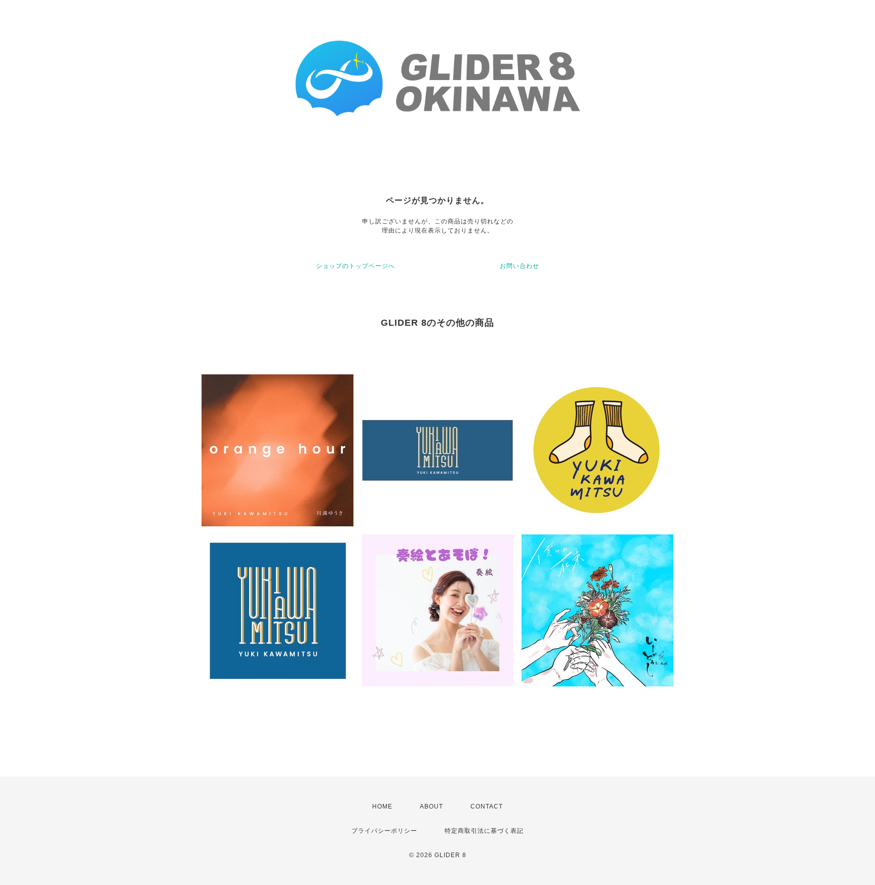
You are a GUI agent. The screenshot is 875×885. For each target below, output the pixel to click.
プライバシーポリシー (384, 830)
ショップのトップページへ (355, 266)
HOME (382, 806)
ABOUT (431, 806)
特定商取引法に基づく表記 (484, 830)
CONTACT (486, 806)
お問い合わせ (519, 266)
